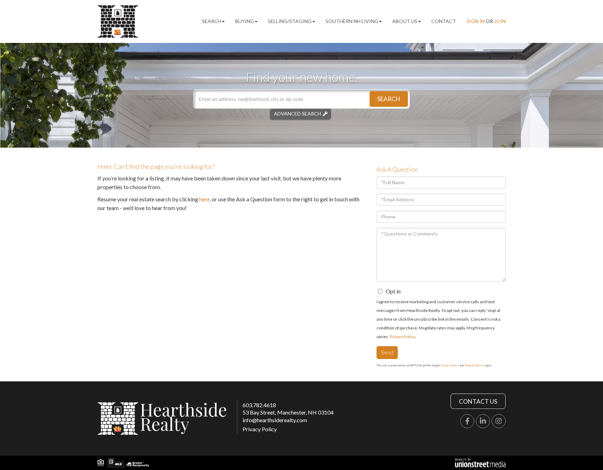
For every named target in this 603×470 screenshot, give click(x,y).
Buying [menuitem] (244, 21)
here (204, 199)
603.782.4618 (259, 405)
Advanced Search (297, 114)
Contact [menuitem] (443, 21)
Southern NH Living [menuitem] (352, 21)
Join (500, 21)
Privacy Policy (402, 336)
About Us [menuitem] (404, 21)
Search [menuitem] (211, 21)
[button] (389, 99)
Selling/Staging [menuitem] (290, 21)
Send (387, 352)
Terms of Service (474, 365)
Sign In (476, 21)
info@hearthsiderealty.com (275, 420)
